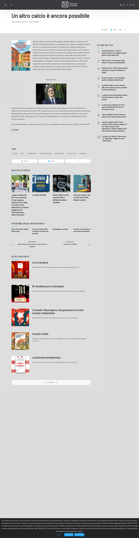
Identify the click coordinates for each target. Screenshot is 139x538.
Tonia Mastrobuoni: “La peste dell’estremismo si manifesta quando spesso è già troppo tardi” (114, 53)
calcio (22, 153)
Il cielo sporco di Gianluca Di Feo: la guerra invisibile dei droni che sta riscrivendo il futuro (113, 107)
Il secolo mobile (40, 333)
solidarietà (83, 153)
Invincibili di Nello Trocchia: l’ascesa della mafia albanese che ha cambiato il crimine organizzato (114, 87)
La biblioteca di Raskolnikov (46, 357)
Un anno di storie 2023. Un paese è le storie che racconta (40, 231)
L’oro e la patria (40, 262)
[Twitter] (124, 5)
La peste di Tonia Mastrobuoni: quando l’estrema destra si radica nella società (114, 97)
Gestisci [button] (59, 535)
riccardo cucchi (71, 153)
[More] (125, 30)
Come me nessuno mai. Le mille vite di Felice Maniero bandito (81, 197)
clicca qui (117, 523)
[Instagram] (127, 5)
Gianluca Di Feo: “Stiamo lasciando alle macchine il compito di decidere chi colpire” (115, 70)
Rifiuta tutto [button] (69, 535)
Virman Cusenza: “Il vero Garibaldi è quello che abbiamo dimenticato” (113, 79)
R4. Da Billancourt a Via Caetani (48, 286)
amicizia (15, 153)
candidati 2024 (31, 153)
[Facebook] (121, 5)
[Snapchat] (134, 5)
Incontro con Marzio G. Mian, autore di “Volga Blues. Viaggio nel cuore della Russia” (114, 138)
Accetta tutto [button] (79, 535)
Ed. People (15, 130)
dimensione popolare (46, 153)
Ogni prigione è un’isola (60, 229)
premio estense (59, 153)
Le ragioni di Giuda (39, 195)
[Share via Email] (120, 30)
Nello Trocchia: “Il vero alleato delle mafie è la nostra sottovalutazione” (113, 62)
